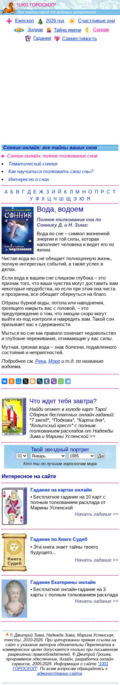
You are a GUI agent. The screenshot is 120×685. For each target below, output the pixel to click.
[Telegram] (68, 381)
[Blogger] (33, 381)
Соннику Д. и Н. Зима (62, 225)
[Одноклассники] (11, 381)
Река (40, 361)
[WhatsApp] (61, 381)
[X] (25, 381)
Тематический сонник (33, 163)
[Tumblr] (47, 381)
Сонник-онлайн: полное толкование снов (52, 155)
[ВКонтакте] (4, 381)
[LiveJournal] (40, 381)
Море (54, 361)
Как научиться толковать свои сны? (50, 171)
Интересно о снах (28, 179)
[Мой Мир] (18, 381)
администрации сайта (59, 673)
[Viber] (54, 381)
